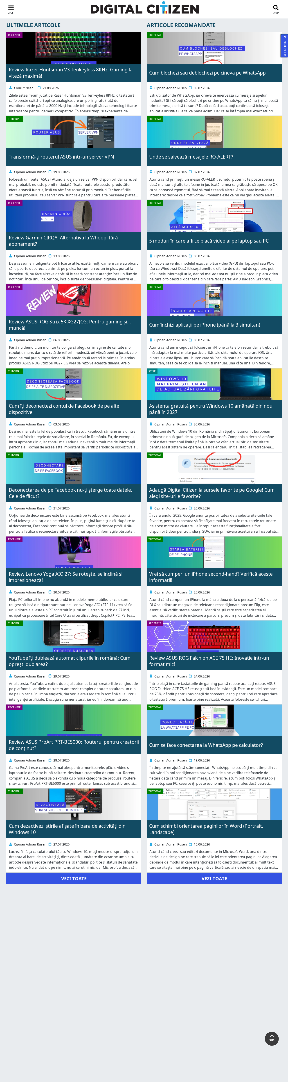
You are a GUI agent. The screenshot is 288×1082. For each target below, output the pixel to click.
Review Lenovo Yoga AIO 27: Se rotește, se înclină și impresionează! (65, 577)
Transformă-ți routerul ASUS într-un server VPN (61, 157)
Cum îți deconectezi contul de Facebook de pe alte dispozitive (64, 409)
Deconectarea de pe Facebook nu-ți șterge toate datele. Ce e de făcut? (70, 493)
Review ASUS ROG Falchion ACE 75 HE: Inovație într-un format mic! (209, 661)
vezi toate (74, 878)
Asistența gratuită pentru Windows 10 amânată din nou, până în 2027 (211, 409)
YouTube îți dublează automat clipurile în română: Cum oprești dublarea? (69, 661)
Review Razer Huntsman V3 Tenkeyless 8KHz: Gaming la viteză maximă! (71, 72)
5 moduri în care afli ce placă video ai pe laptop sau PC (209, 241)
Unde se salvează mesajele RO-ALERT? (191, 157)
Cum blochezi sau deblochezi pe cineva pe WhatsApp (207, 73)
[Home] (145, 10)
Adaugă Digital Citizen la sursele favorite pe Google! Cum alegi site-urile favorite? (212, 493)
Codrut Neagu (25, 88)
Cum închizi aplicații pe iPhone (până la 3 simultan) (204, 325)
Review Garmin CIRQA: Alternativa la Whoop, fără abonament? (63, 240)
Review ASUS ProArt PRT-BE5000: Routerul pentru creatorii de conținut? (74, 745)
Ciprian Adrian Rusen (30, 172)
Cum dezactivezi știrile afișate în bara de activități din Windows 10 (67, 829)
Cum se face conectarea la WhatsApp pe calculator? (206, 745)
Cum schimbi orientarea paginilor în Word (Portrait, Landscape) (206, 829)
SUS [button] (271, 1040)
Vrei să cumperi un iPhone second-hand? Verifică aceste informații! (211, 577)
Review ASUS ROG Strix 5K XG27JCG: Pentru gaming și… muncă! (70, 324)
